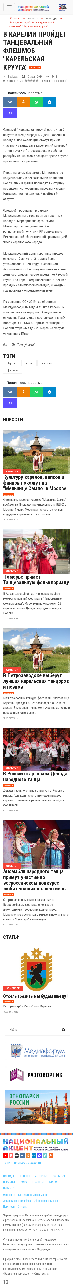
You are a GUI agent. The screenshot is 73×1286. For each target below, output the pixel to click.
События (12, 471)
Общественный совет (47, 1200)
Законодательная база (17, 1200)
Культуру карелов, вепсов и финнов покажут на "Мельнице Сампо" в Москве (34, 482)
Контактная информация (33, 1194)
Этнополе (13, 988)
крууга (29, 363)
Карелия (12, 363)
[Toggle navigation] (9, 7)
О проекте (9, 1194)
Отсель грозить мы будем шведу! (35, 996)
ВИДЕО (53, 1181)
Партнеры (9, 1206)
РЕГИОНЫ (24, 1176)
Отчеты (22, 1206)
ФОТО (23, 1181)
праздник (47, 363)
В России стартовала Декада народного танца (35, 776)
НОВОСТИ (8, 1187)
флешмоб (13, 370)
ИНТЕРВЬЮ (41, 1176)
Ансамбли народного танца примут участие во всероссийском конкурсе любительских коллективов (34, 880)
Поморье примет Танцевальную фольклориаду (36, 579)
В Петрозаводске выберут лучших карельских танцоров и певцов (36, 681)
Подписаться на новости (23, 1163)
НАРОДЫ (8, 1176)
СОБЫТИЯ (59, 1176)
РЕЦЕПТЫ (38, 1181)
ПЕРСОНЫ (9, 1181)
